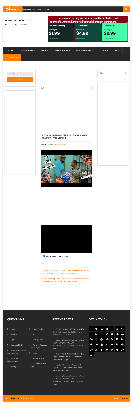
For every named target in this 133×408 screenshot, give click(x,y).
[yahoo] (101, 334)
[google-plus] (111, 328)
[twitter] (96, 328)
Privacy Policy (38, 340)
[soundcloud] (122, 334)
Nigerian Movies (61, 50)
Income (102, 50)
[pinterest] (106, 328)
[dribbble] (106, 334)
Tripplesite (124, 398)
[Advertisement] (23, 132)
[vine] (106, 339)
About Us (14, 334)
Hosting (13, 367)
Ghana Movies (27, 50)
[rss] (111, 339)
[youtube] (117, 328)
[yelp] (96, 339)
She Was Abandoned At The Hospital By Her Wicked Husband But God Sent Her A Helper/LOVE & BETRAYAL (68, 332)
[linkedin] (101, 328)
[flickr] (117, 339)
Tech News (12, 57)
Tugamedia (15, 398)
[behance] (91, 339)
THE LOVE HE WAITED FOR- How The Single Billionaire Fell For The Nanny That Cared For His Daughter (68, 357)
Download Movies (83, 50)
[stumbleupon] (111, 334)
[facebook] (91, 328)
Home (10, 50)
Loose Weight (38, 329)
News (43, 50)
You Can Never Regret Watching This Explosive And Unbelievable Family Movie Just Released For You (67, 368)
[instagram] (96, 334)
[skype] (122, 328)
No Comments (60, 145)
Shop (116, 50)
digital (13, 340)
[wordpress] (101, 339)
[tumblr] (91, 334)
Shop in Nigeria (38, 358)
